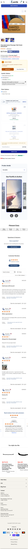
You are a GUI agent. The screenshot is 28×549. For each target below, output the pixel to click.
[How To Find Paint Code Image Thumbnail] (12, 40)
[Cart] (26, 2)
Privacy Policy (14, 541)
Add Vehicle (7, 69)
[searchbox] (8, 272)
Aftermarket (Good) (7, 75)
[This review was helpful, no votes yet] (22, 303)
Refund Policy (14, 544)
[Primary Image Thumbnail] (3, 40)
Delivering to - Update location (10, 58)
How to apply (14, 136)
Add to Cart (14, 151)
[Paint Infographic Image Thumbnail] (7, 40)
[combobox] (20, 275)
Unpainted (4, 91)
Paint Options (5, 89)
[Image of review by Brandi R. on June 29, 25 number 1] (4, 367)
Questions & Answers (14, 237)
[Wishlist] (23, 2)
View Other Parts (20, 69)
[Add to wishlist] (25, 11)
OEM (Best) (6, 79)
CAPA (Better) (5, 77)
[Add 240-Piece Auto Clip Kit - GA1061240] (24, 107)
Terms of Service (14, 539)
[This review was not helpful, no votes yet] (24, 303)
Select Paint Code (6, 93)
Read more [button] (14, 432)
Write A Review (14, 265)
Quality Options (5, 73)
